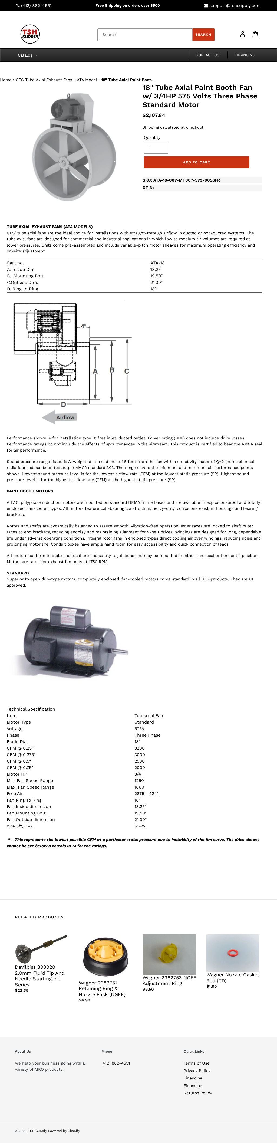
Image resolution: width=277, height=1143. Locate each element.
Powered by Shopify (64, 1131)
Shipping (151, 127)
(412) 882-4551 (36, 5)
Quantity (152, 137)
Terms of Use (197, 1063)
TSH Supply (37, 1131)
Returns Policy (198, 1093)
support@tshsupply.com (235, 5)
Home (6, 79)
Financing (193, 1078)
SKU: (181, 180)
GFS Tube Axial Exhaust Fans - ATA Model (56, 79)
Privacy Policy (197, 1070)
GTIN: (148, 187)
